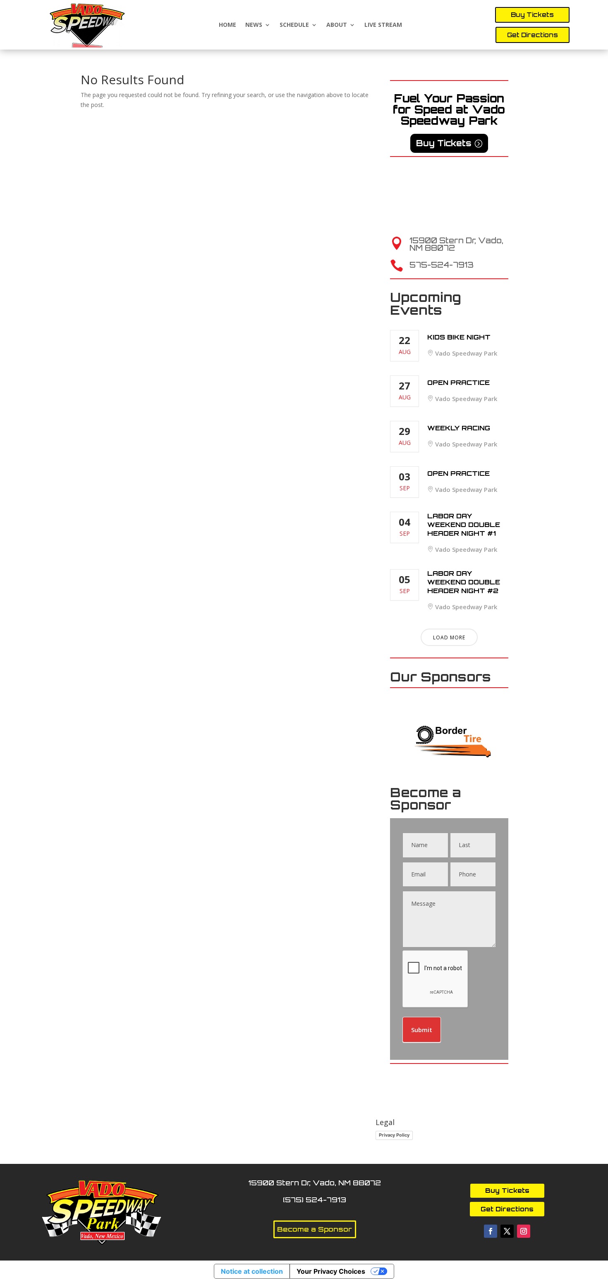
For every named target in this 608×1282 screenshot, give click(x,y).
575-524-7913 (441, 264)
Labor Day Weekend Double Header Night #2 (463, 582)
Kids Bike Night (459, 337)
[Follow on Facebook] (490, 1231)
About (336, 24)
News (253, 24)
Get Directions (532, 35)
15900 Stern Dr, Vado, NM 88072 (456, 244)
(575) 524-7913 (314, 1199)
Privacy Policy (394, 1135)
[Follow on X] (507, 1231)
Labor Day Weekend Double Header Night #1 (463, 524)
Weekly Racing (458, 428)
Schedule (294, 24)
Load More (449, 637)
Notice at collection (252, 1271)
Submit (421, 1030)
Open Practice (458, 382)
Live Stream (383, 24)
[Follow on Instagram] (523, 1231)
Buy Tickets (532, 15)
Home (227, 24)
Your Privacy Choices (331, 1271)
